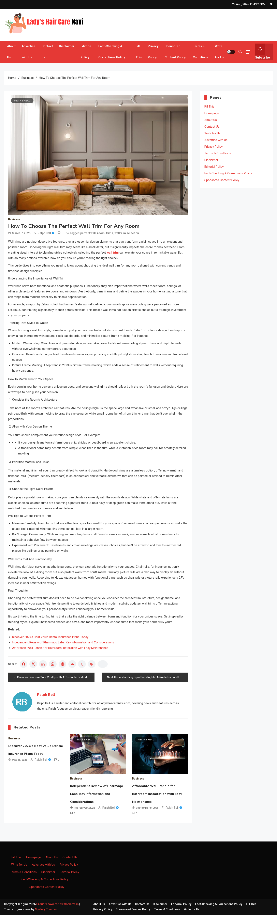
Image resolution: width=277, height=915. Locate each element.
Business (14, 219)
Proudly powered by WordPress (57, 904)
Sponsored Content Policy (175, 51)
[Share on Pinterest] (62, 664)
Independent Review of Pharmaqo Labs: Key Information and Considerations (63, 642)
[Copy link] (103, 664)
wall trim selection (127, 233)
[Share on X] (33, 664)
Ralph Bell (44, 233)
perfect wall (88, 233)
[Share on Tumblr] (82, 664)
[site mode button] (231, 52)
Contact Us (47, 51)
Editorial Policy (86, 51)
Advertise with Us (28, 51)
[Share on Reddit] (72, 664)
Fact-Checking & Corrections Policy (111, 51)
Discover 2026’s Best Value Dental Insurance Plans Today (50, 637)
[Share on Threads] (92, 664)
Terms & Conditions (200, 51)
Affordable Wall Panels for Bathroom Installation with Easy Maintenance (60, 648)
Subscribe (262, 57)
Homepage (211, 113)
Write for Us (219, 51)
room (101, 233)
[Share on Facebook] (23, 664)
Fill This (139, 51)
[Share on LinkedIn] (43, 664)
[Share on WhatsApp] (53, 664)
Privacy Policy (153, 51)
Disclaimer (66, 46)
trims (109, 233)
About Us (11, 51)
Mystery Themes (46, 909)
